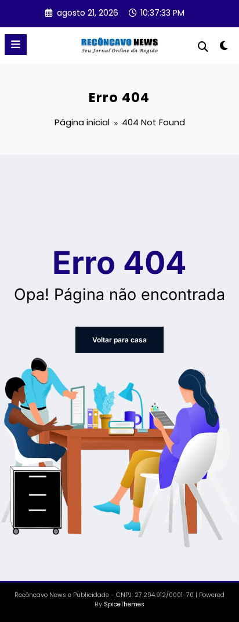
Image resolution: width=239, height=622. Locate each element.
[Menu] (16, 44)
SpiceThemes (124, 604)
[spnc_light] (224, 48)
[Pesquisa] (203, 47)
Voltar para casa (119, 339)
